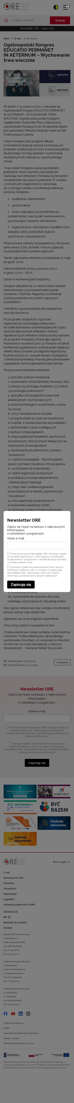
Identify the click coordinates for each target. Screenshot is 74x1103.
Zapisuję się (21, 584)
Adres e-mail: (16, 538)
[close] (67, 6)
